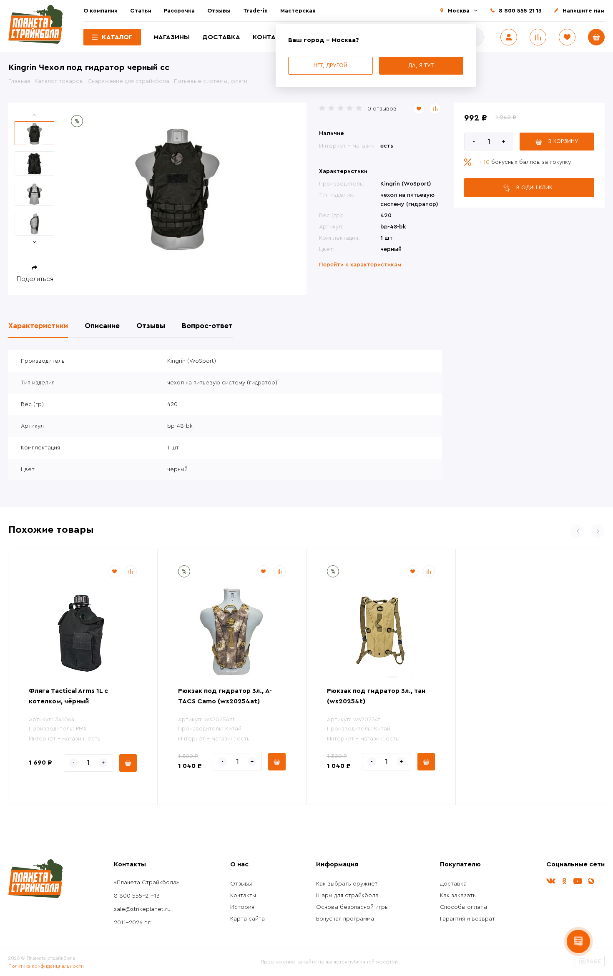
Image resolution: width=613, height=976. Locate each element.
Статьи (140, 11)
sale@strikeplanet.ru (142, 909)
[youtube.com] (577, 881)
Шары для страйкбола (347, 895)
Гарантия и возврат (467, 919)
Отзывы (219, 11)
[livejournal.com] (590, 881)
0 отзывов (382, 109)
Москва (459, 11)
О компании (100, 11)
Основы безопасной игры (352, 907)
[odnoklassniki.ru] (564, 881)
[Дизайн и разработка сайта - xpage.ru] (590, 965)
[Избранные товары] (567, 37)
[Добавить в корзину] (128, 763)
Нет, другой (330, 65)
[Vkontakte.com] (550, 881)
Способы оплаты (463, 907)
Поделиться (35, 279)
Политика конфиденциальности (46, 965)
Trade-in (255, 11)
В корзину (563, 141)
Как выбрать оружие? (346, 884)
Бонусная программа (345, 919)
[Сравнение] (538, 37)
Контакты (272, 37)
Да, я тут (421, 65)
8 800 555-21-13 (137, 896)
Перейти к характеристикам (360, 265)
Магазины (171, 37)
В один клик (534, 187)
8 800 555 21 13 (520, 11)
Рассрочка (179, 11)
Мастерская (298, 11)
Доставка (221, 37)
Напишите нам (584, 11)
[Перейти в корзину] (596, 37)
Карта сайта (247, 919)
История (242, 907)
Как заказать (458, 895)
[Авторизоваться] (508, 37)
